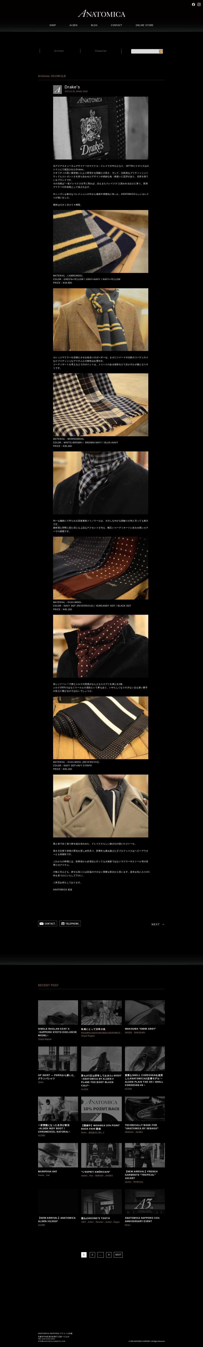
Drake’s (72, 87)
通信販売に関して (97, 1132)
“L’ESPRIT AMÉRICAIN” (95, 1172)
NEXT (118, 1255)
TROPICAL (138, 1182)
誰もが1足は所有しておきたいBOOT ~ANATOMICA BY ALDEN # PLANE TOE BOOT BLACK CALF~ (101, 1080)
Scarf (85, 91)
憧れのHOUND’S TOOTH (95, 1218)
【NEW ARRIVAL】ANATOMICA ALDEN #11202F (57, 1220)
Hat (48, 1175)
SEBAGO (129, 1132)
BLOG (94, 25)
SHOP (52, 25)
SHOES (128, 1032)
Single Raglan (45, 1039)
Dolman (99, 1222)
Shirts (41, 1082)
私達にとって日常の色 (93, 1029)
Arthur (91, 1222)
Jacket (128, 1182)
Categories (101, 51)
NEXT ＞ (158, 924)
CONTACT (116, 25)
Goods (79, 91)
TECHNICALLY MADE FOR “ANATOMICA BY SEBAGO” (142, 1127)
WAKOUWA (139, 1032)
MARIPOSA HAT (47, 1171)
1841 (83, 1222)
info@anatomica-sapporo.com (51, 1341)
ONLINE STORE (145, 25)
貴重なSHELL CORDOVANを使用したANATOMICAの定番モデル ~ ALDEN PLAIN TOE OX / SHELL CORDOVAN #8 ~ (144, 1080)
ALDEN (74, 25)
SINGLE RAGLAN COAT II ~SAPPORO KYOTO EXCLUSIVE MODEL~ (57, 1032)
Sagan (117, 1222)
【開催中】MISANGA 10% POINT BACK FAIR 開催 (100, 1127)
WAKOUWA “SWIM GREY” (140, 1029)
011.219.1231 (48, 1339)
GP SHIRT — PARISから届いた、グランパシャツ (57, 1077)
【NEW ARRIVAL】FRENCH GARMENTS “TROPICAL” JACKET (141, 1174)
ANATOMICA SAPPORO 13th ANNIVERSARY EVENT (142, 1220)
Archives (59, 51)
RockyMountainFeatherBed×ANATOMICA (100, 1033)
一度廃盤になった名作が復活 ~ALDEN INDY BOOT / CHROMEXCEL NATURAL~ (54, 1128)
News (83, 1132)
